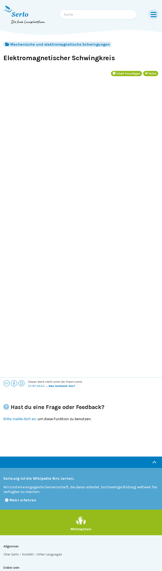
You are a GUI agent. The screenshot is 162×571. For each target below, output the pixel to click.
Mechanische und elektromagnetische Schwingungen (60, 44)
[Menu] (153, 14)
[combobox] (98, 14)
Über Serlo (11, 554)
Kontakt (28, 554)
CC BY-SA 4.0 (36, 386)
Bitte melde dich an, (20, 419)
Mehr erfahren (22, 500)
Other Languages (49, 554)
